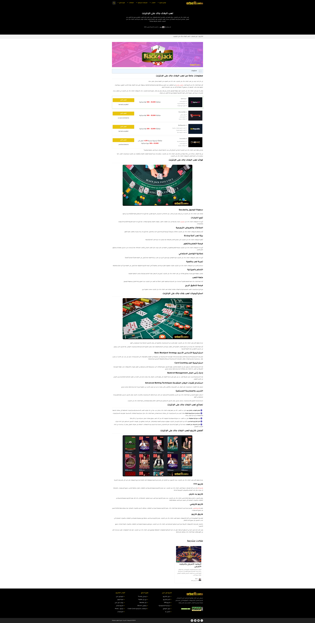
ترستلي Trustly (142, 596)
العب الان (123, 100)
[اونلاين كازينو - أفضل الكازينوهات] (194, 3)
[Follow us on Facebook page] (198, 620)
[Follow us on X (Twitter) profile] (202, 620)
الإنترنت (182, 222)
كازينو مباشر (119, 605)
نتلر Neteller (143, 602)
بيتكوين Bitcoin (142, 605)
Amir (161, 27)
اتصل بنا (167, 612)
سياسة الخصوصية (164, 605)
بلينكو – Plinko (119, 609)
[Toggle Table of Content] (199, 71)
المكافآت (131, 2)
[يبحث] (114, 3)
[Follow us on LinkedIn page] (192, 620)
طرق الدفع (122, 2)
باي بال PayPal (142, 599)
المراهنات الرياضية (142, 2)
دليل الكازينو (166, 596)
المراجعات (120, 612)
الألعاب (153, 2)
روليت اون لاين (119, 602)
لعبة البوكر (120, 599)
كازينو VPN (167, 602)
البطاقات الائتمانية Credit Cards (137, 609)
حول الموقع (166, 609)
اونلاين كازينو (162, 2)
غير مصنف (194, 36)
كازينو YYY (200, 488)
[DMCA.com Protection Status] (186, 609)
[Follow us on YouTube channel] (195, 620)
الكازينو (201, 36)
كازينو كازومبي (196, 508)
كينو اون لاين (119, 596)
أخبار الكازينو (166, 599)
